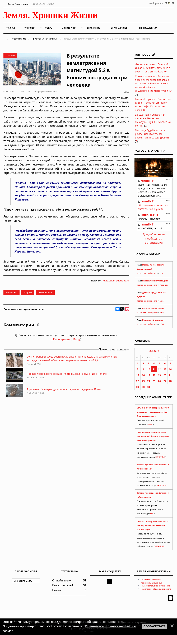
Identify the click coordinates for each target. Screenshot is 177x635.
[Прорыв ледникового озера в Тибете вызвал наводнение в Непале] (14, 381)
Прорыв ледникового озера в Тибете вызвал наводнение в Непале (67, 373)
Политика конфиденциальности (156, 589)
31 (148, 387)
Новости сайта (18, 38)
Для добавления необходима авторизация (154, 238)
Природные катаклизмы (44, 38)
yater (162, 301)
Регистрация (61, 339)
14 (170, 369)
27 (165, 381)
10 (148, 369)
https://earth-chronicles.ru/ (116, 280)
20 (165, 375)
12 (159, 369)
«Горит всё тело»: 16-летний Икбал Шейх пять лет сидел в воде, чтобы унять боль (152, 68)
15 (137, 375)
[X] (122, 309)
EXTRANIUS (160, 457)
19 (159, 375)
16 (143, 375)
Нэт (161, 273)
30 (143, 387)
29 (137, 387)
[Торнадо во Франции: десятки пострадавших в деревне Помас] (14, 396)
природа (28, 292)
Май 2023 (154, 351)
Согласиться (154, 626)
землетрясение (45, 292)
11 (154, 369)
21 (170, 375)
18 (154, 375)
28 (170, 381)
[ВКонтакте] (117, 309)
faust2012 (161, 485)
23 (143, 381)
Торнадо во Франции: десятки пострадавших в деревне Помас (64, 389)
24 (148, 381)
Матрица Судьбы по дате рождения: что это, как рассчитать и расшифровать (152, 134)
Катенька (164, 285)
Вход (76, 339)
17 (148, 375)
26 (159, 381)
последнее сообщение (147, 273)
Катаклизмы (11, 292)
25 (154, 381)
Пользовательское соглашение (155, 585)
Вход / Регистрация (17, 4)
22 (137, 381)
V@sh (150, 424)
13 (165, 369)
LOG (162, 324)
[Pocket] (127, 309)
